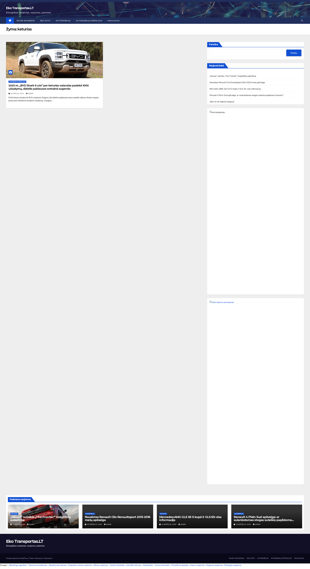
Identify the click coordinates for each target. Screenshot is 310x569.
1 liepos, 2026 (19, 524)
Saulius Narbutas (117, 565)
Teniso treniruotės (162, 565)
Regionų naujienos (214, 565)
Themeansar (47, 558)
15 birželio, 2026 (243, 524)
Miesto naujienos (101, 565)
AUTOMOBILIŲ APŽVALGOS (89, 21)
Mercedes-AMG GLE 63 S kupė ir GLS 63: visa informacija (235, 89)
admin (30, 93)
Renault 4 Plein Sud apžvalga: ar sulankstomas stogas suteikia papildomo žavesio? (246, 95)
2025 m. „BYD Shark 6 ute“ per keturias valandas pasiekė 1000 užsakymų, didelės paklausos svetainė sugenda (48, 87)
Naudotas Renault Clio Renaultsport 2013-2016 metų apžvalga (237, 82)
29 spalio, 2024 (17, 93)
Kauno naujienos (197, 565)
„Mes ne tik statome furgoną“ (222, 102)
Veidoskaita (148, 565)
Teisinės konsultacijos (37, 565)
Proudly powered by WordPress (17, 558)
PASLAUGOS (114, 21)
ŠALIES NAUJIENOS (26, 21)
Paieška (213, 44)
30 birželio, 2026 (94, 524)
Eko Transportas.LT (20, 8)
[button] (302, 21)
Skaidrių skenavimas (58, 565)
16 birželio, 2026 (169, 524)
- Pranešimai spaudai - (180, 565)
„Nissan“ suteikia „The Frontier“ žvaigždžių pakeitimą (233, 76)
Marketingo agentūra (18, 565)
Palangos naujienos (232, 565)
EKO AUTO (45, 21)
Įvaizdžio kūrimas (133, 565)
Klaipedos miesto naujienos (80, 565)
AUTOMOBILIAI (63, 21)
